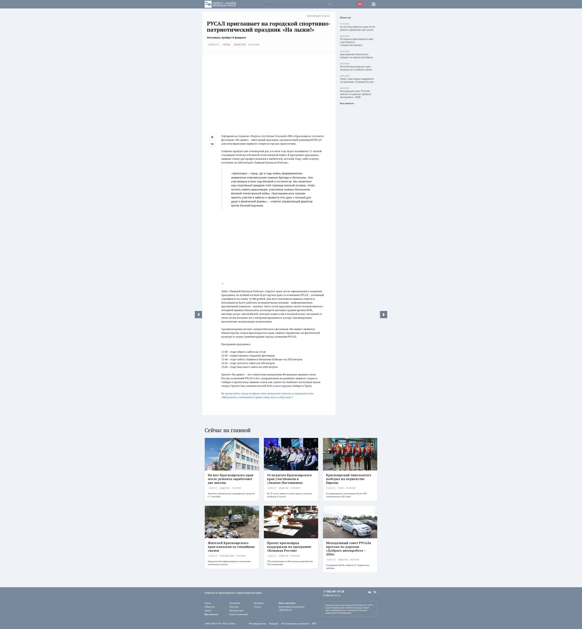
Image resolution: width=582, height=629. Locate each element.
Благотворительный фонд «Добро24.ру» (291, 608)
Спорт (341, 488)
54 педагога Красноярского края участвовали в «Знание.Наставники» (289, 479)
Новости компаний (238, 614)
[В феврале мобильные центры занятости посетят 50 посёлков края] (198, 314)
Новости (213, 44)
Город (226, 44)
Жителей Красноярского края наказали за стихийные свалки (356, 68)
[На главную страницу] (220, 3)
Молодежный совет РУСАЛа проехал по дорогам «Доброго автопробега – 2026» (355, 94)
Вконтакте (369, 592)
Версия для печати (318, 15)
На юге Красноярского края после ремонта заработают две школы (357, 28)
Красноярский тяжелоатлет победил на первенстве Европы (356, 56)
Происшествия (227, 556)
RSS (375, 592)
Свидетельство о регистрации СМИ (340, 605)
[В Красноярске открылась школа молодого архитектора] (383, 314)
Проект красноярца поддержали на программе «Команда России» (357, 80)
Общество (240, 44)
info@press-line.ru (331, 595)
